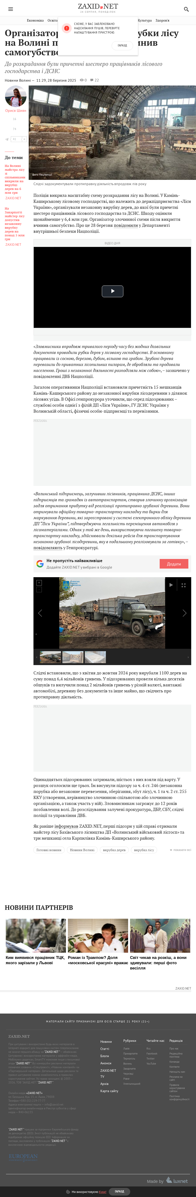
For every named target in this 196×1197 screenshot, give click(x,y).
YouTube (151, 1063)
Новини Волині (82, 850)
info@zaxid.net (53, 1104)
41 (14, 139)
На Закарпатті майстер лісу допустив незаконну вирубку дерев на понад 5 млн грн (15, 224)
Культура (145, 20)
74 (14, 129)
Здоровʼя (162, 20)
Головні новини (49, 850)
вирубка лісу (144, 850)
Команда (174, 1061)
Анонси (105, 1063)
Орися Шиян (15, 110)
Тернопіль (129, 1058)
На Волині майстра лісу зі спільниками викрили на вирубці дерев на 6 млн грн (15, 179)
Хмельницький (131, 1083)
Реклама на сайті (175, 1078)
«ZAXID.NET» (34, 1093)
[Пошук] (185, 9)
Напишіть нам (177, 1071)
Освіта (53, 20)
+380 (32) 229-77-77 (32, 1100)
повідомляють (47, 547)
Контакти (174, 1066)
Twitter (151, 1058)
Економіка (35, 20)
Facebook (152, 1053)
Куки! (102, 1192)
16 (14, 119)
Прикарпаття (130, 1053)
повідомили (126, 225)
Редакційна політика (175, 1055)
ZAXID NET (98, 6)
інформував (66, 826)
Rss (149, 1048)
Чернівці (128, 1073)
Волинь (127, 1063)
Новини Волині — (20, 80)
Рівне (126, 1078)
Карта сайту (109, 1091)
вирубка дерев (114, 850)
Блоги (104, 1056)
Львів (126, 1048)
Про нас (174, 1048)
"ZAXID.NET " (52, 1052)
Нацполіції (45, 174)
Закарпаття (129, 1068)
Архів (104, 1084)
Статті (104, 1049)
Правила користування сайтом (177, 1088)
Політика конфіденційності (179, 1097)
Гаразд (122, 46)
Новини (106, 1041)
